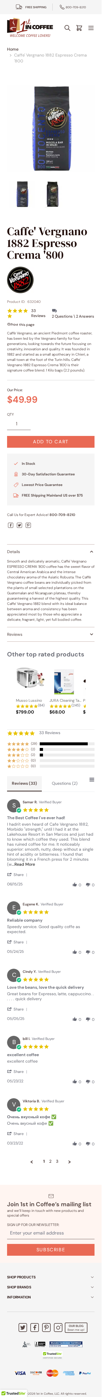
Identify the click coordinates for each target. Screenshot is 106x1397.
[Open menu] (91, 27)
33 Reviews (38, 313)
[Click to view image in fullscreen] (51, 128)
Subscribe (51, 1250)
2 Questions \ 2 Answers (73, 316)
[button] (18, 874)
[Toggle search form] (67, 27)
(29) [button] (34, 743)
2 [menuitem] (50, 1161)
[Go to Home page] (30, 28)
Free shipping (36, 7)
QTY (10, 414)
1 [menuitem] (44, 1161)
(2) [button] (33, 749)
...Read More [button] (23, 864)
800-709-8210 (76, 7)
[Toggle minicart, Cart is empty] (79, 27)
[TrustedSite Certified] (52, 1355)
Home (13, 49)
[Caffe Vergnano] (51, 280)
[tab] (24, 784)
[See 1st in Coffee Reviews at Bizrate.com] (65, 1344)
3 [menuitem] (57, 1161)
